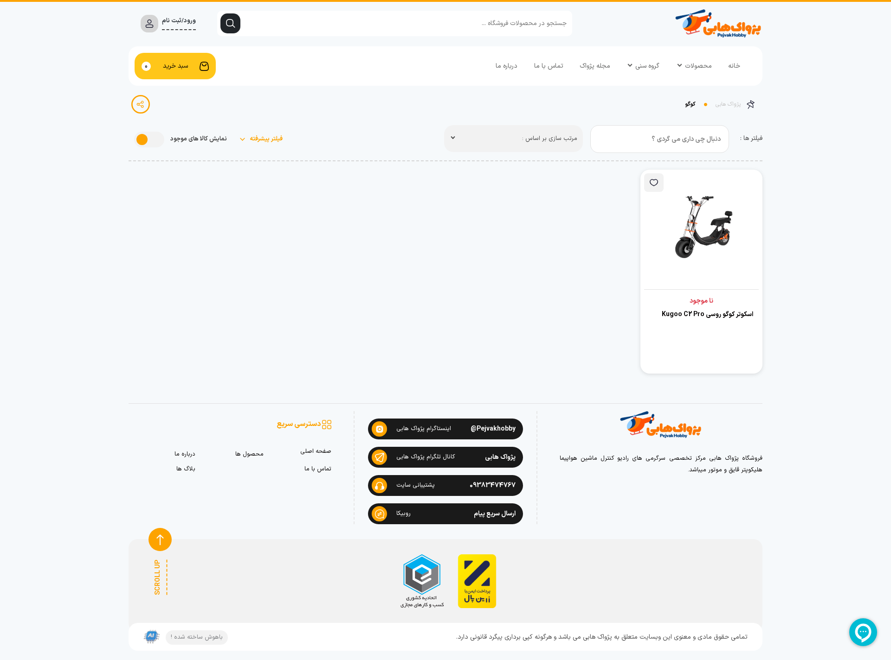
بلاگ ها (185, 469)
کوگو (690, 104)
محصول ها (249, 454)
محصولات (698, 66)
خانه (734, 66)
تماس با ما (548, 66)
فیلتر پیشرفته (265, 139)
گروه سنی (647, 66)
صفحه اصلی (315, 451)
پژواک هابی (728, 104)
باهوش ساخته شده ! (197, 637)
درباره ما (506, 66)
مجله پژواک (595, 66)
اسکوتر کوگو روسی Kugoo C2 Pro (707, 314)
